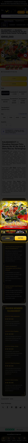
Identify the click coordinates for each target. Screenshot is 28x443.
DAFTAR (20, 238)
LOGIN (8, 238)
